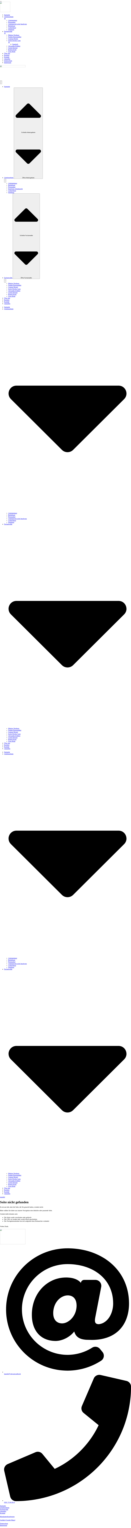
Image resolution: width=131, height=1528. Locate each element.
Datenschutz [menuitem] (8, 61)
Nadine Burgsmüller (14, 730)
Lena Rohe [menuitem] (11, 51)
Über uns (7, 743)
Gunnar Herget (13, 732)
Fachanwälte (4, 1509)
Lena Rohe (11, 741)
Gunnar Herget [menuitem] (13, 39)
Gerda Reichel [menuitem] (13, 48)
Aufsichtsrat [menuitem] (12, 28)
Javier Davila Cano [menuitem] (14, 41)
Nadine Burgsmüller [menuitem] (14, 37)
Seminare (11, 522)
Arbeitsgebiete (4, 1508)
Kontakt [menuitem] (6, 57)
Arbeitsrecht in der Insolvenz (17, 519)
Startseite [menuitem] (7, 15)
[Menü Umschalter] (1, 82)
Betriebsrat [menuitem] (11, 26)
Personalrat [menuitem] (11, 22)
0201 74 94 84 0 (9, 1502)
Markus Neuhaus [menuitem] (13, 35)
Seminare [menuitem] (11, 29)
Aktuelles (7, 748)
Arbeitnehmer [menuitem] (12, 20)
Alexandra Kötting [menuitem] (14, 46)
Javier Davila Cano (14, 734)
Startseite (7, 307)
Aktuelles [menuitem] (7, 59)
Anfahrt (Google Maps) (7, 1520)
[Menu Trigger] (1, 1)
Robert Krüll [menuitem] (12, 50)
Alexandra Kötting (14, 736)
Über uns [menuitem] (7, 53)
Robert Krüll (12, 739)
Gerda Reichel (13, 737)
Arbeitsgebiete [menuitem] (8, 17)
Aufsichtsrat (12, 520)
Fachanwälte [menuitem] (8, 32)
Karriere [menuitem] (6, 55)
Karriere (6, 745)
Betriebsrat (11, 515)
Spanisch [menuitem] (15, 44)
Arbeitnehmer (12, 513)
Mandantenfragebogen (7, 1517)
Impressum (3, 1525)
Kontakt (6, 747)
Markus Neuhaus (13, 728)
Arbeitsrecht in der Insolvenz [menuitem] (17, 24)
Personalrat (11, 517)
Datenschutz (4, 1523)
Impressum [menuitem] (7, 62)
